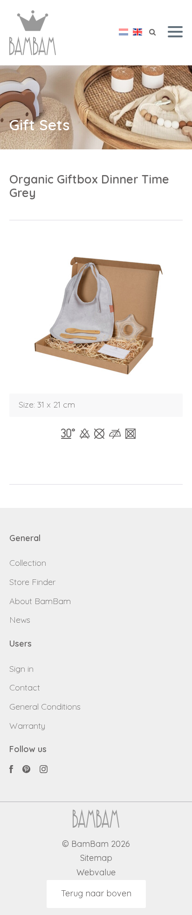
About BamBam (40, 601)
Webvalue (96, 873)
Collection (27, 562)
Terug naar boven (96, 893)
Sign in (21, 668)
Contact (24, 687)
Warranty (27, 725)
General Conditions (45, 706)
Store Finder (32, 582)
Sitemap (96, 858)
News (19, 619)
